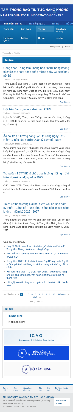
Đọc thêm (64, 102)
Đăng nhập (55, 47)
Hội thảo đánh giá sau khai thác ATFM (27, 109)
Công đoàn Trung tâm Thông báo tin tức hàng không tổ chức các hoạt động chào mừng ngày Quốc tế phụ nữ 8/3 (36, 71)
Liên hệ (59, 38)
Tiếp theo (62, 294)
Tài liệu (24, 38)
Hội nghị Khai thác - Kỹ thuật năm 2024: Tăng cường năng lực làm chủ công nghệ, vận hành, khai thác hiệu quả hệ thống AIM (37, 274)
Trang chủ (8, 29)
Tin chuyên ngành (16, 322)
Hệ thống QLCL (8, 39)
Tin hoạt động (15, 315)
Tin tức (41, 29)
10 (54, 294)
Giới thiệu (26, 29)
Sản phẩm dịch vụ (61, 30)
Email (67, 47)
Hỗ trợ (41, 38)
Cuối (35, 297)
